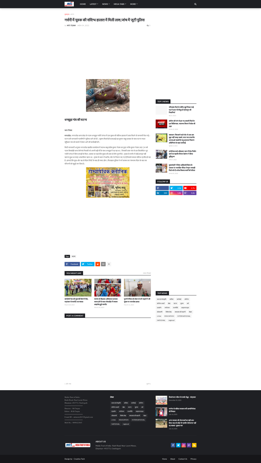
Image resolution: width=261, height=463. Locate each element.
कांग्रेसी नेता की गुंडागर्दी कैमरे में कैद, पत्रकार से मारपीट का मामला (76, 300)
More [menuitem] (133, 4)
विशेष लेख (168, 312)
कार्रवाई (179, 299)
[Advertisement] (108, 49)
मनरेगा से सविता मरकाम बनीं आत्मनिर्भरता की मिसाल (182, 409)
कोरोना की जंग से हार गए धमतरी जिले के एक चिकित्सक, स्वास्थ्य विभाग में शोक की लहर (182, 123)
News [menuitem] (105, 4)
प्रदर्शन (159, 308)
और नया (68, 384)
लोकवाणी (159, 312)
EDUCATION (169, 316)
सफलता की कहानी (180, 312)
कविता (171, 299)
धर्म (188, 303)
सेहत (190, 312)
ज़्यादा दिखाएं (147, 273)
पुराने (148, 384)
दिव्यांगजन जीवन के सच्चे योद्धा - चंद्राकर (182, 397)
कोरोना (187, 299)
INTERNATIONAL (183, 316)
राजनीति (175, 308)
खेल (169, 303)
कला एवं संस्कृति (161, 299)
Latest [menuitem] (93, 4)
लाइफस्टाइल (185, 308)
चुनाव (182, 303)
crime (159, 316)
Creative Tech (79, 459)
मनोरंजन (167, 308)
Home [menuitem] (83, 4)
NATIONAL (161, 320)
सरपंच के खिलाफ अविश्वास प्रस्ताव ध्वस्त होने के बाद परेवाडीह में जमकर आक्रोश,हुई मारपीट (106, 301)
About (172, 459)
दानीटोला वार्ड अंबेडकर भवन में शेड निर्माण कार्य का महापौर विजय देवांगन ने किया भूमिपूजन (182, 154)
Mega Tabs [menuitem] (119, 4)
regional (171, 320)
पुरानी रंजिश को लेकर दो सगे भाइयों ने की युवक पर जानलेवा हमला (137, 300)
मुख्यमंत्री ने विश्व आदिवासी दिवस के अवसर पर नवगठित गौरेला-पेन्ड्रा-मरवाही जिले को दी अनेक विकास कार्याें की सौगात (182, 167)
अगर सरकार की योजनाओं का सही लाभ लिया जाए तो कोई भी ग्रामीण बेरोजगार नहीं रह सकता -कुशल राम (182, 423)
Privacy (193, 459)
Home (164, 459)
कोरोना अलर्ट (161, 303)
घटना (72, 14)
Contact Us (182, 459)
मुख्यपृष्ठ (67, 14)
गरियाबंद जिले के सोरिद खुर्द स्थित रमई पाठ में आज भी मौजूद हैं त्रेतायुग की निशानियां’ (181, 110)
